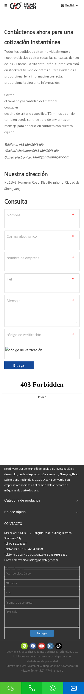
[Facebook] (33, 646)
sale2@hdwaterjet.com (50, 157)
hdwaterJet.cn (29, 670)
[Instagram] (50, 646)
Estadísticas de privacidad (42, 661)
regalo (59, 670)
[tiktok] (58, 646)
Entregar (19, 365)
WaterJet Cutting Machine (44, 666)
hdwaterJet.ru (69, 666)
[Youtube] (41, 646)
